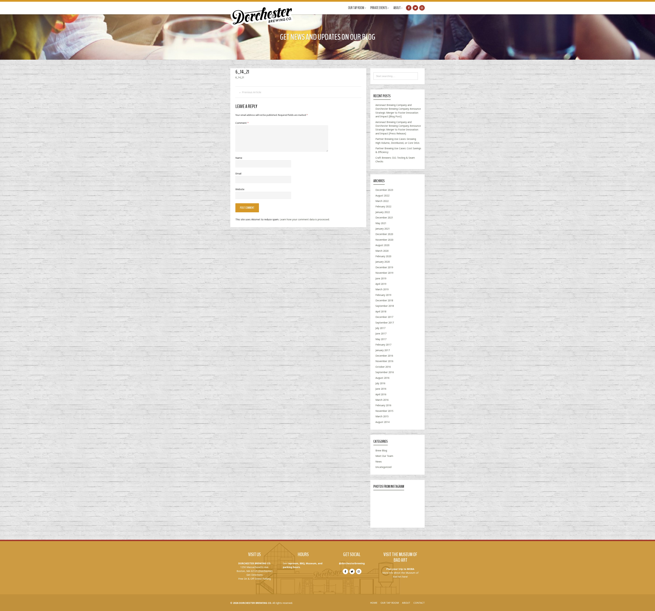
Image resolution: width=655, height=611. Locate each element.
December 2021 (384, 217)
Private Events (378, 7)
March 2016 (382, 399)
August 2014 (382, 422)
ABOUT (406, 602)
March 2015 (382, 416)
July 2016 (380, 383)
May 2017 (380, 339)
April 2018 (380, 311)
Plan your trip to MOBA (400, 569)
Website (239, 189)
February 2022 (383, 206)
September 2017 (384, 322)
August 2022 (382, 195)
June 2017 (380, 333)
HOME (373, 602)
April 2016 (380, 394)
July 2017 (380, 328)
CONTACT (419, 602)
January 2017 (382, 350)
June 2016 (380, 388)
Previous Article (250, 92)
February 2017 (383, 344)
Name (238, 157)
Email (238, 173)
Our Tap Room (356, 7)
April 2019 (380, 283)
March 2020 (382, 250)
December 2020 (384, 234)
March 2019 (382, 289)
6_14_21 (239, 77)
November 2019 (384, 272)
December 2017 (384, 317)
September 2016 (384, 372)
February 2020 (383, 256)
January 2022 (382, 212)
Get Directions (254, 574)
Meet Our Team (384, 456)
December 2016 (384, 355)
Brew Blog (381, 450)
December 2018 (384, 300)
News (378, 461)
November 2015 (384, 411)
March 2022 (382, 201)
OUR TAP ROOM (390, 602)
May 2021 (380, 223)
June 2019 (380, 278)
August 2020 (382, 245)
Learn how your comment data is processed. (305, 219)
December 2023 (384, 190)
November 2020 (384, 239)
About (397, 7)
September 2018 (384, 305)
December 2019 (384, 267)
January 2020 (382, 261)
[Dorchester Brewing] (262, 13)
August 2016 (382, 377)
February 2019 (383, 295)
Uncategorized (383, 467)
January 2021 (382, 228)
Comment (242, 122)
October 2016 (383, 366)
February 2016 (383, 405)
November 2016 (384, 361)
